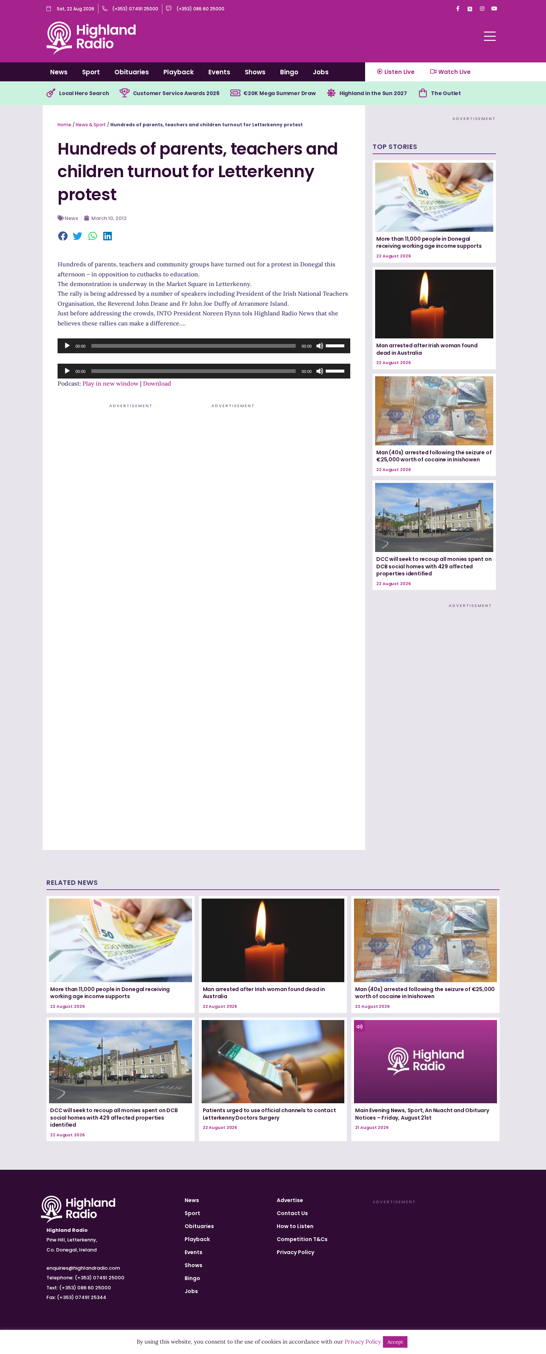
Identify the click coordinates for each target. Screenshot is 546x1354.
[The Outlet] (422, 93)
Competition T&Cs (302, 1239)
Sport (91, 72)
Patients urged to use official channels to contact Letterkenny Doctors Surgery (269, 1114)
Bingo (289, 72)
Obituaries (131, 72)
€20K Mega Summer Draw (279, 93)
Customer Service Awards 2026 (176, 93)
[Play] (67, 346)
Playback (178, 72)
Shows (255, 72)
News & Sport (91, 124)
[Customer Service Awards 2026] (124, 93)
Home (64, 124)
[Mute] (320, 346)
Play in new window (110, 383)
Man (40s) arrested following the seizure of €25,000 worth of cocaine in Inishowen (433, 456)
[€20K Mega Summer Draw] (235, 93)
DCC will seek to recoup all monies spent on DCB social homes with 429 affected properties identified (433, 566)
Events (219, 72)
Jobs (321, 72)
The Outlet (446, 93)
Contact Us (292, 1213)
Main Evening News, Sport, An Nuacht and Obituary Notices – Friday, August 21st (422, 1114)
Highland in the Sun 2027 (373, 93)
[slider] (336, 345)
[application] (204, 345)
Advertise (290, 1200)
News (59, 72)
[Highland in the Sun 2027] (331, 93)
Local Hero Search (84, 93)
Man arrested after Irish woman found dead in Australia (427, 349)
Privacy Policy (295, 1252)
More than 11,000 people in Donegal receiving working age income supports (429, 242)
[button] (63, 237)
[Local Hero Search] (50, 93)
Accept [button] (395, 1342)
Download (157, 383)
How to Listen (295, 1226)
